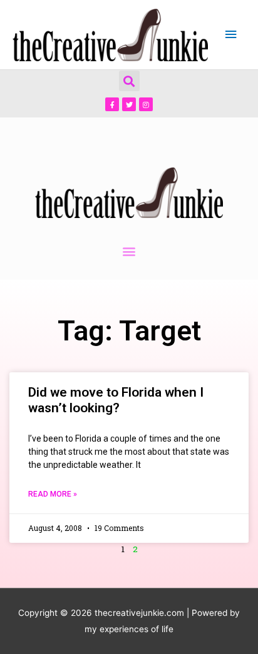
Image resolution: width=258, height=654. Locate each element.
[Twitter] (129, 104)
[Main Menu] (231, 34)
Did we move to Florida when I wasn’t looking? (116, 400)
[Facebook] (112, 104)
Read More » (52, 494)
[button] (129, 81)
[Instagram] (146, 104)
